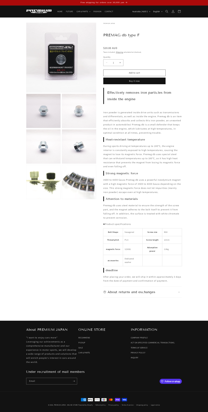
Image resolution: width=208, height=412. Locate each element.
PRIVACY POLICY (138, 352)
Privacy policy (113, 405)
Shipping (119, 52)
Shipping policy (142, 405)
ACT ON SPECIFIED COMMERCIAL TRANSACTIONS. (153, 342)
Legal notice (155, 405)
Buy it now (134, 81)
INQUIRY (134, 357)
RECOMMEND (84, 337)
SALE (80, 347)
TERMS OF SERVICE (139, 347)
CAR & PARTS (84, 352)
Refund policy (101, 405)
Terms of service (128, 405)
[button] (83, 11)
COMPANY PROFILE (139, 337)
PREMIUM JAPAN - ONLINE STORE (66, 405)
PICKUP (81, 342)
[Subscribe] (74, 381)
